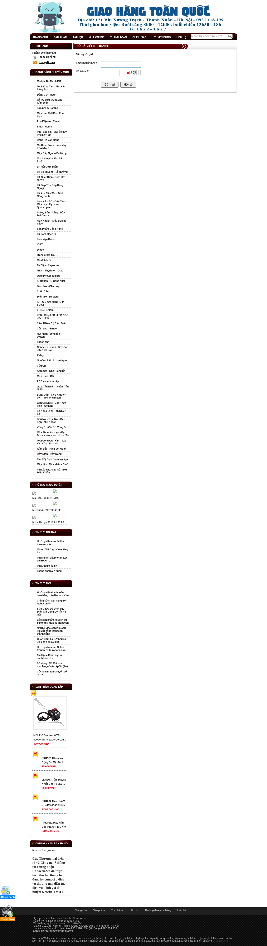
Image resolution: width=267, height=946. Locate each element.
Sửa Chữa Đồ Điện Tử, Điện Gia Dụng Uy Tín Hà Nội (51, 611)
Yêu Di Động (221, 940)
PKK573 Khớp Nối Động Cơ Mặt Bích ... (54, 760)
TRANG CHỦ (40, 37)
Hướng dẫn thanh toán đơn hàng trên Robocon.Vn (53, 594)
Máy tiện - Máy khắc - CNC (52, 464)
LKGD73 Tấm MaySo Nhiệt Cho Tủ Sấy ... (54, 781)
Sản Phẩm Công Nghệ (50, 228)
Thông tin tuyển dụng (49, 571)
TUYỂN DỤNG (162, 37)
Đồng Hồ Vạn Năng (48, 140)
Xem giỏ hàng (47, 56)
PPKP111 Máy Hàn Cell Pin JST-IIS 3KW (54, 824)
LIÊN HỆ (181, 37)
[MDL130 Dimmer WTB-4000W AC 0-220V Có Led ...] (49, 713)
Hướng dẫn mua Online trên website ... (50, 543)
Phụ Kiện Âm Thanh (48, 121)
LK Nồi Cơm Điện (47, 166)
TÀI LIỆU (78, 37)
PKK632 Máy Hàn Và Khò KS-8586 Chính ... (54, 803)
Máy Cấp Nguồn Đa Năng (52, 153)
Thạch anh (43, 342)
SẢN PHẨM (60, 37)
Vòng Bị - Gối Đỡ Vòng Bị (51, 427)
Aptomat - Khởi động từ (51, 371)
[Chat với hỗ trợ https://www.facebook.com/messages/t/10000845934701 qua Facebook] (55, 492)
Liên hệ (181, 910)
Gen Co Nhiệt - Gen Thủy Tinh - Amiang (51, 404)
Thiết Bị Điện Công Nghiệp (52, 459)
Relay (40, 355)
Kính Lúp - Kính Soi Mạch (51, 448)
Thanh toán (117, 910)
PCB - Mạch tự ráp (48, 381)
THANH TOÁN (118, 37)
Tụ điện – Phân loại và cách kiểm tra (50, 657)
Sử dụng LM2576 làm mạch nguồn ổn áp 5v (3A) (52, 665)
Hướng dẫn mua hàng (158, 910)
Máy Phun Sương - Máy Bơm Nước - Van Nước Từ (53, 434)
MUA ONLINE (97, 37)
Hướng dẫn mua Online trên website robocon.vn (51, 649)
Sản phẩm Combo (47, 108)
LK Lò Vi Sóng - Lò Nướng (52, 171)
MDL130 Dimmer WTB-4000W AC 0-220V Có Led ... (49, 737)
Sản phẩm (99, 910)
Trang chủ (81, 910)
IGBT (40, 244)
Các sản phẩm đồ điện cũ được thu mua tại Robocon (53, 621)
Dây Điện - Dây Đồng (49, 454)
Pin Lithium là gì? (47, 565)
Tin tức (135, 910)
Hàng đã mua (47, 62)
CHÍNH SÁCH (140, 37)
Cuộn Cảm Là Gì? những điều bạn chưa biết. (51, 640)
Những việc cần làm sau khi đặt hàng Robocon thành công (51, 631)
